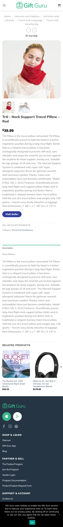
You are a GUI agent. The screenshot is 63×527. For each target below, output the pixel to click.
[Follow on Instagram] (10, 427)
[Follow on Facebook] (4, 427)
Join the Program (10, 469)
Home (7, 16)
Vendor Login (8, 474)
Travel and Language (30, 20)
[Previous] (7, 69)
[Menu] (4, 5)
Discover (6, 440)
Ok (32, 522)
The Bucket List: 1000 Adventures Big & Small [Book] (13, 384)
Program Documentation (14, 480)
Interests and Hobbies (27, 16)
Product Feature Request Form (16, 485)
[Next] (55, 69)
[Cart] (59, 5)
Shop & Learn (12, 434)
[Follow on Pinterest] (16, 427)
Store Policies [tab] (8, 254)
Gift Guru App (9, 445)
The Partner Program (12, 464)
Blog (4, 451)
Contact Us (7, 498)
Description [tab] (7, 248)
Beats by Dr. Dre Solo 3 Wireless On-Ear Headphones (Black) (44, 384)
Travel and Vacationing (22, 230)
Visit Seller (12, 214)
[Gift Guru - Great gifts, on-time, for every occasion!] (31, 5)
